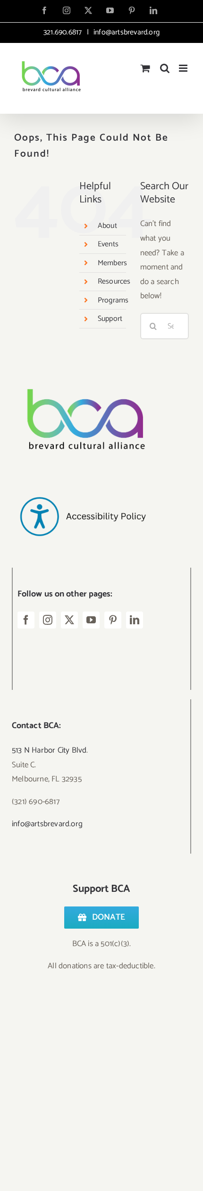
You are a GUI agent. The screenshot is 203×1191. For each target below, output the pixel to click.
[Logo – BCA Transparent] (82, 376)
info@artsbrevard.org (126, 32)
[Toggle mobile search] (164, 68)
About (107, 225)
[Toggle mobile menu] (184, 68)
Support (110, 318)
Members (112, 263)
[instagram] (47, 620)
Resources (114, 281)
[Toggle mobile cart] (145, 68)
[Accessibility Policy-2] (82, 478)
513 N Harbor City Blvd (49, 750)
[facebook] (25, 620)
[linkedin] (134, 620)
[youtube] (91, 620)
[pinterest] (112, 620)
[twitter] (69, 620)
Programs (113, 300)
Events (108, 244)
